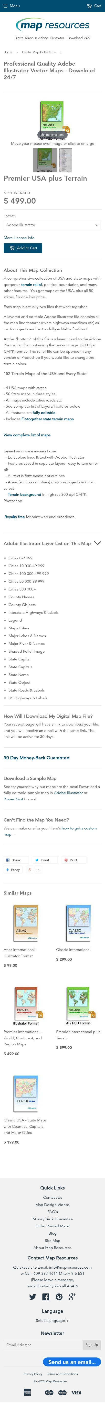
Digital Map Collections (39, 52)
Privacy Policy (33, 1374)
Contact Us (52, 1197)
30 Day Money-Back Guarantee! (37, 757)
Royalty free (15, 516)
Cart (97, 5)
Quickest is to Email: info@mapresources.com (52, 1267)
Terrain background (24, 494)
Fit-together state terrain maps (47, 419)
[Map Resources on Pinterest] (59, 1298)
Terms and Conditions (62, 1374)
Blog (53, 1233)
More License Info (19, 237)
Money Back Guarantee (52, 1219)
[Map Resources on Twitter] (32, 1298)
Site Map (52, 1240)
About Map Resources (52, 1247)
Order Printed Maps (52, 1226)
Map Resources (56, 1381)
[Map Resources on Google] (72, 1298)
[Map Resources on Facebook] (46, 1298)
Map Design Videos (52, 1204)
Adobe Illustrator (68, 792)
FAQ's (52, 1211)
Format (9, 216)
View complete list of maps (27, 435)
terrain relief (31, 284)
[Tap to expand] (52, 120)
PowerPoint (13, 799)
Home (8, 52)
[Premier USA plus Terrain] (45, 160)
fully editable (44, 412)
